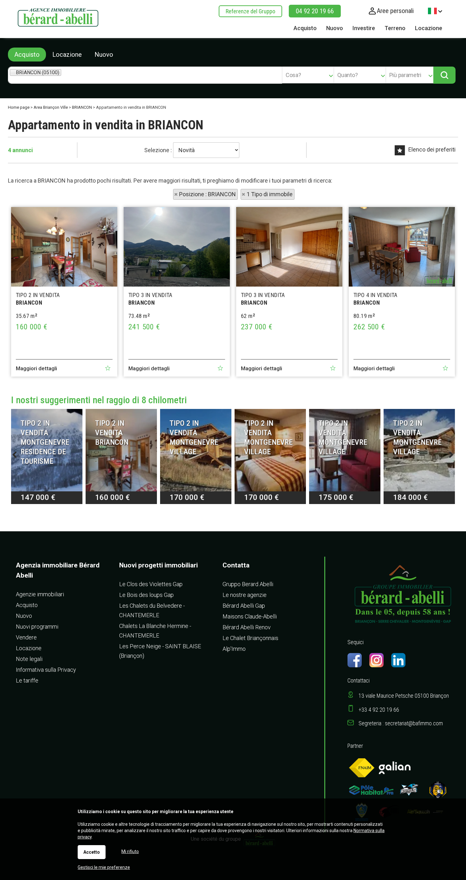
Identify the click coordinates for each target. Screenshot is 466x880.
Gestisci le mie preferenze (104, 867)
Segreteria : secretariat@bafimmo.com (401, 723)
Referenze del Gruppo (250, 11)
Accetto (91, 852)
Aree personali (395, 11)
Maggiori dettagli (36, 368)
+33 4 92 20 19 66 (379, 709)
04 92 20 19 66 (315, 11)
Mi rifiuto (130, 851)
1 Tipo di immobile (270, 194)
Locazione (67, 54)
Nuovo (103, 54)
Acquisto (27, 54)
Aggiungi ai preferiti (108, 368)
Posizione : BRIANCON (207, 194)
